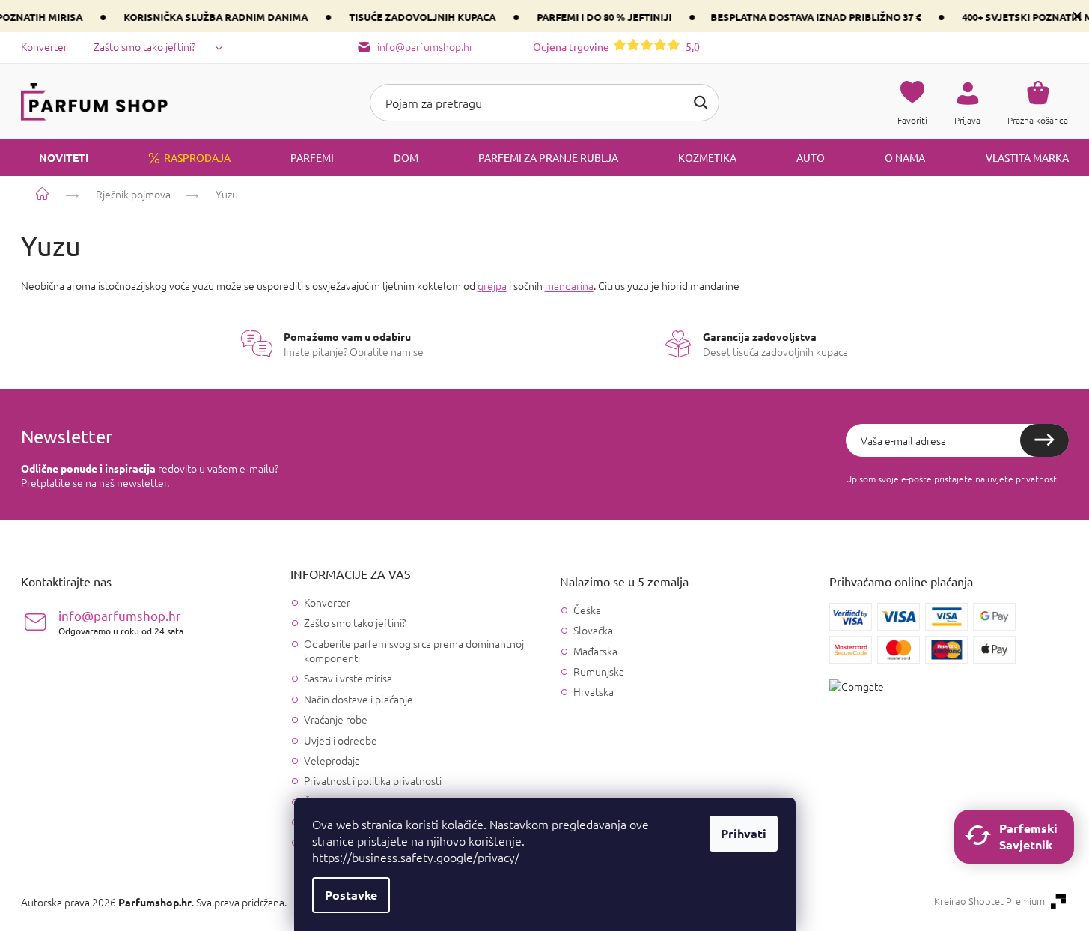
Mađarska (595, 651)
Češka (587, 610)
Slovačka (593, 630)
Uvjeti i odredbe (340, 740)
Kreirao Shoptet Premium (989, 901)
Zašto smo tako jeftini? (144, 46)
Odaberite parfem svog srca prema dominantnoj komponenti (414, 650)
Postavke (351, 895)
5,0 (616, 46)
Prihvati (743, 833)
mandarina (569, 285)
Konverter (44, 46)
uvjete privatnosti (1023, 479)
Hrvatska (593, 692)
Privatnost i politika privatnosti (373, 780)
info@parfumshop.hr (120, 622)
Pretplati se (1044, 440)
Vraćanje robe (335, 719)
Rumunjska (598, 671)
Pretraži (701, 103)
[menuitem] (54, 157)
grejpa (492, 285)
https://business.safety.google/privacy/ (415, 857)
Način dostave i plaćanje (358, 698)
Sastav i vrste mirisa (348, 677)
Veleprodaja (332, 760)
